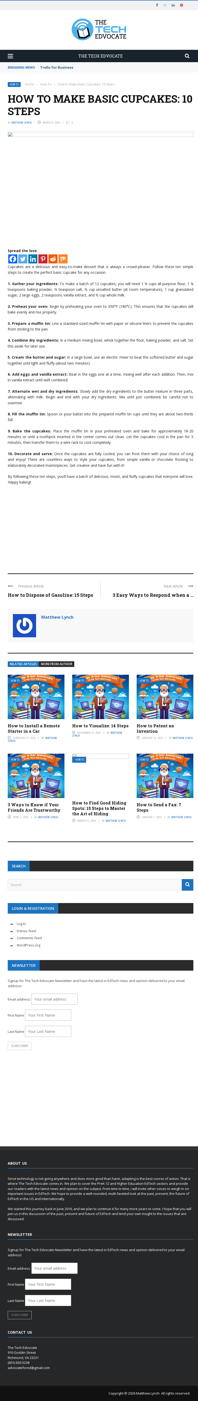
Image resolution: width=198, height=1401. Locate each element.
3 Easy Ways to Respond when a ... (153, 595)
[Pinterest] (42, 258)
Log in (21, 923)
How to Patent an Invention (155, 728)
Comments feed (29, 938)
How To (14, 84)
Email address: (19, 999)
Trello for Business (56, 67)
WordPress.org (28, 945)
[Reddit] (52, 258)
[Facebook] (12, 258)
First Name (16, 1015)
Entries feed (26, 931)
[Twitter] (22, 258)
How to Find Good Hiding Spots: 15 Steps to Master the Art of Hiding (99, 808)
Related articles (23, 664)
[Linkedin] (32, 258)
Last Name (16, 1031)
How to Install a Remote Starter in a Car (34, 728)
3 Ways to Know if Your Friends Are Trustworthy (34, 807)
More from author (56, 664)
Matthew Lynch (22, 122)
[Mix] (63, 258)
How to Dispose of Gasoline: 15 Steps (50, 595)
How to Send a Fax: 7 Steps (159, 807)
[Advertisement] (100, 527)
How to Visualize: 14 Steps (100, 725)
